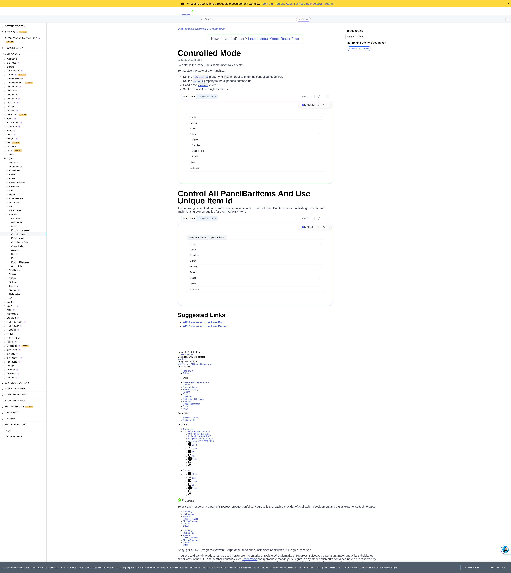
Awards (186, 516)
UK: (199, 434)
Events (14, 258)
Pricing (186, 373)
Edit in (304, 96)
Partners (187, 401)
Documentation (190, 387)
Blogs (185, 394)
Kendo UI (182, 359)
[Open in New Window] (319, 96)
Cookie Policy (292, 567)
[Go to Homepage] (192, 15)
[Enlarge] (327, 96)
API (10, 298)
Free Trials (188, 371)
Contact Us (188, 429)
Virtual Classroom (191, 404)
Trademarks (249, 559)
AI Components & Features (21, 38)
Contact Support (359, 48)
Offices (186, 526)
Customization (17, 246)
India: (199, 436)
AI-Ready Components (201, 364)
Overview (13, 162)
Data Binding (16, 222)
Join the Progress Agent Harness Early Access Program (298, 3)
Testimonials (189, 420)
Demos (186, 385)
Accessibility (16, 266)
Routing (14, 254)
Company (187, 512)
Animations (16, 250)
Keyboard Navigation (20, 262)
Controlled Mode (18, 234)
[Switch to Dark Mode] (324, 105)
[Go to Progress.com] (186, 501)
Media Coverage (191, 521)
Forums (186, 392)
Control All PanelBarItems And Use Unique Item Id (244, 197)
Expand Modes (17, 238)
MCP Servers (184, 364)
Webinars (187, 397)
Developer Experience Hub (196, 382)
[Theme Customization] (329, 105)
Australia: (201, 441)
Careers (187, 524)
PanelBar (203, 29)
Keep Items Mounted (20, 230)
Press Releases (190, 519)
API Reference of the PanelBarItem (205, 326)
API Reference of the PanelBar (203, 322)
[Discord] (189, 466)
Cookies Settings (497, 567)
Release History (190, 389)
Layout (194, 29)
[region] (255, 567)
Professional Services (193, 399)
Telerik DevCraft (185, 354)
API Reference (13, 436)
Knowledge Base (15, 401)
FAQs (8, 430)
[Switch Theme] (506, 19)
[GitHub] (189, 463)
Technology (188, 514)
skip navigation (184, 15)
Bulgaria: (200, 439)
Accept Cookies (472, 567)
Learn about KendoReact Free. (274, 39)
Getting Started (15, 166)
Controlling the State (20, 242)
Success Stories (190, 418)
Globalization (14, 294)
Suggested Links (201, 315)
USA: (199, 431)
